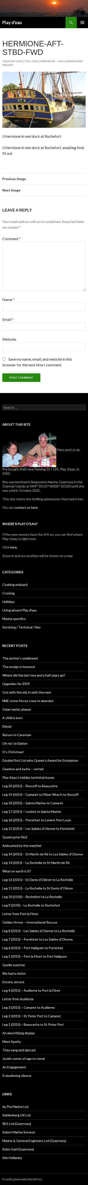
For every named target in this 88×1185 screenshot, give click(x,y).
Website (9, 339)
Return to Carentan (16, 735)
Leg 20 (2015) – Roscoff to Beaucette (29, 786)
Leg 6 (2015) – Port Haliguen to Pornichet (32, 948)
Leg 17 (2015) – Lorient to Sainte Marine (31, 811)
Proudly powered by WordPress (22, 1179)
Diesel (6, 726)
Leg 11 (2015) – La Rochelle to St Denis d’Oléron (37, 888)
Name (8, 299)
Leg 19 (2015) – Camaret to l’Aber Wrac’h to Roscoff (40, 794)
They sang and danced (18, 1050)
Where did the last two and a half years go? (33, 675)
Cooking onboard (14, 585)
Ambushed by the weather (22, 846)
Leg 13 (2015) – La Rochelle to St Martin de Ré (36, 863)
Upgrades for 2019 (16, 684)
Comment (11, 238)
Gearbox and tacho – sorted (22, 769)
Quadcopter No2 (14, 837)
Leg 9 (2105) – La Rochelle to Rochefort (31, 905)
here (13, 547)
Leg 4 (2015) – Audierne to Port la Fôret (31, 990)
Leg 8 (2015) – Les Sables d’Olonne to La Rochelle (38, 931)
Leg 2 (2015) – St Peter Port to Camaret (31, 1016)
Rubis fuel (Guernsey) (18, 1149)
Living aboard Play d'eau (19, 610)
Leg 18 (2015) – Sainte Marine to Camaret (32, 803)
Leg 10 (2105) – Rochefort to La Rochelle (32, 897)
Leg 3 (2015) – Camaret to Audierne (28, 1007)
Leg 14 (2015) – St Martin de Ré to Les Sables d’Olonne (42, 854)
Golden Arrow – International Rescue (29, 922)
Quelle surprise (13, 965)
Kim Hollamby (12, 1158)
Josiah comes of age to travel (23, 1059)
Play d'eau (12, 22)
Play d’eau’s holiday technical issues (28, 777)
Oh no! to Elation (14, 743)
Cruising (8, 593)
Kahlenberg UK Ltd (16, 1115)
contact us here (26, 507)
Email (8, 319)
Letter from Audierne (18, 999)
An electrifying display (18, 1033)
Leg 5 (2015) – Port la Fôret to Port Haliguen (34, 956)
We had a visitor (14, 973)
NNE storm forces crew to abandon (28, 701)
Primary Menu (82, 22)
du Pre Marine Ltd (15, 1107)
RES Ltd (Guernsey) (16, 1124)
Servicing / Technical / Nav (21, 627)
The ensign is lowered (18, 667)
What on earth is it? (16, 871)
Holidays (8, 602)
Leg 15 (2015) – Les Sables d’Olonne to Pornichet (38, 829)
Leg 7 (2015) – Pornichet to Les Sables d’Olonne (37, 939)
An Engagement (14, 1067)
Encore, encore (13, 982)
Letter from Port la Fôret (20, 914)
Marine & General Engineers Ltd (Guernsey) (34, 1141)
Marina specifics (14, 619)
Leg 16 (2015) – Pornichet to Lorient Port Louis (36, 820)
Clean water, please (16, 709)
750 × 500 (31, 61)
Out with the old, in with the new (26, 692)
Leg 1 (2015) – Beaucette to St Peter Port (33, 1024)
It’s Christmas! (13, 752)
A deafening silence (16, 1076)
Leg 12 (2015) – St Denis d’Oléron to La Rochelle (37, 880)
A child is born (12, 718)
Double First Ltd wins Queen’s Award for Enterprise (40, 760)
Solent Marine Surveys (18, 1132)
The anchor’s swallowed (20, 658)
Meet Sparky (11, 1041)
